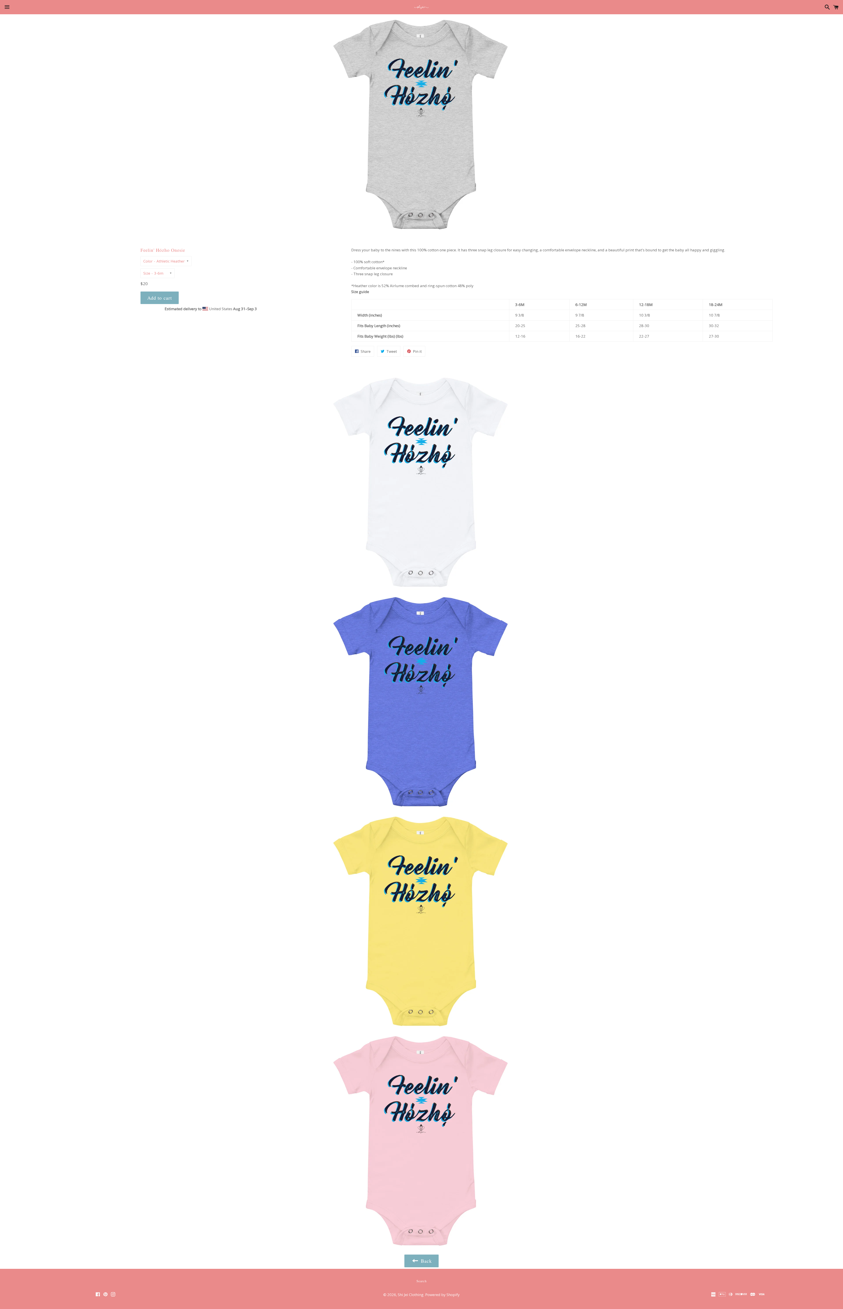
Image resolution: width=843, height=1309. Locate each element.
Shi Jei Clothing (410, 1294)
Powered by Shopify (442, 1294)
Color (148, 261)
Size (146, 273)
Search (421, 1281)
